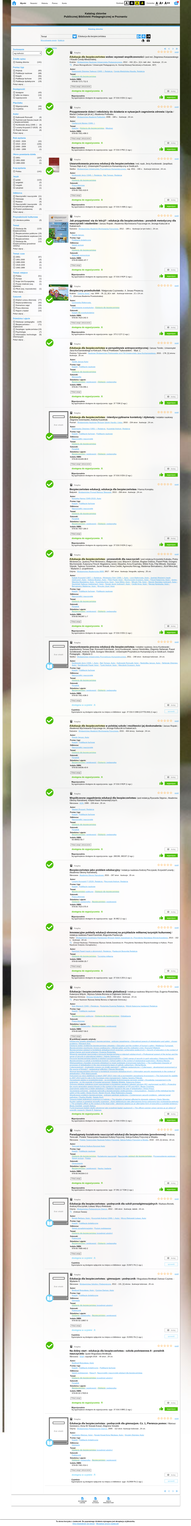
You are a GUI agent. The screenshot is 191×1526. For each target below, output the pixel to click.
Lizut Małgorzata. (139, 578)
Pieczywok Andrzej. (116, 881)
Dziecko (75, 128)
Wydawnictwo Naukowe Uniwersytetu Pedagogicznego (99, 62)
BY (142, 3)
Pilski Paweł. (115, 580)
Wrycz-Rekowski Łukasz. (133, 1218)
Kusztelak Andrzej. (118, 429)
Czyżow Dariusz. (105, 1290)
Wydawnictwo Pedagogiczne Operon (92, 1209)
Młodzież (109, 128)
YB (137, 3)
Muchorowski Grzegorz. (136, 580)
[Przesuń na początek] (165, 49)
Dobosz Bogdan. (97, 580)
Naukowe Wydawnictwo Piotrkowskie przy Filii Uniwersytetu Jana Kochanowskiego (122, 353)
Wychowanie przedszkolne (83, 308)
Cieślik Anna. (139, 584)
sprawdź (171, 711)
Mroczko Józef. (106, 586)
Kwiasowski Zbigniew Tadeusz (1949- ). (92, 71)
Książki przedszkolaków (83, 313)
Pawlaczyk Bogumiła (124, 951)
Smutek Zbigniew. (134, 1435)
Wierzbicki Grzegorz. (129, 665)
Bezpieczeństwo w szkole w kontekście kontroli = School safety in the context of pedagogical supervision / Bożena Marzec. (120, 1061)
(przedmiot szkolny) (92, 1233)
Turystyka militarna (105, 956)
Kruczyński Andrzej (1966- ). (105, 1218)
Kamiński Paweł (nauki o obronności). (91, 951)
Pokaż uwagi (75, 195)
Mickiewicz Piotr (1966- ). (115, 578)
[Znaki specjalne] (148, 40)
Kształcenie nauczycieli (107, 1156)
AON (81, 803)
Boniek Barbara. (81, 1218)
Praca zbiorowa (78, 185)
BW (132, 3)
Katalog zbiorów (95, 29)
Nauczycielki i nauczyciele (82, 439)
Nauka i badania (104, 1168)
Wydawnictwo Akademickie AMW (90, 571)
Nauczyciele (135, 1156)
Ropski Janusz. (78, 235)
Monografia (76, 377)
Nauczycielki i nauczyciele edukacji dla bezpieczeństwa (119, 1373)
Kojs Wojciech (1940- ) (85, 1006)
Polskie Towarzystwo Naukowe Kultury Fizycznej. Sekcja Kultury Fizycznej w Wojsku (114, 1140)
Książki (75, 367)
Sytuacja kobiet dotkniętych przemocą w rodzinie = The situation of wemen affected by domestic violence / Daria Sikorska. (120, 1099)
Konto (64, 3)
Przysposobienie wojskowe (164, 1156)
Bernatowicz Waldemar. (84, 586)
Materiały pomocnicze (81, 255)
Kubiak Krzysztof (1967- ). (86, 578)
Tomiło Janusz (80, 362)
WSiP (82, 1356)
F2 (167, 3)
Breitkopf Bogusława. (83, 1290)
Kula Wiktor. (122, 582)
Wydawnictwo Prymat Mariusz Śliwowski (94, 492)
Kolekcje (61, 40)
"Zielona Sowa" (83, 293)
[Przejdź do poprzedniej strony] (169, 49)
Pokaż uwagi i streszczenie (80, 86)
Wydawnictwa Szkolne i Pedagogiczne (95, 1284)
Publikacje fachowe (87, 434)
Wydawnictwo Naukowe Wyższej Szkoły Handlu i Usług (99, 422)
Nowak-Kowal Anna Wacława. (108, 1435)
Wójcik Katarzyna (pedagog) (141, 1006)
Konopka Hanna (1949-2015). (86, 498)
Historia (44, 3)
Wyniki (23, 3)
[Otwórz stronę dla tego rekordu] (59, 54)
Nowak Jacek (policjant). (117, 584)
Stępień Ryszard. (83, 809)
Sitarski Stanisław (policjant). (162, 582)
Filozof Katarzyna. (160, 580)
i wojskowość (84, 382)
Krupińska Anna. (105, 582)
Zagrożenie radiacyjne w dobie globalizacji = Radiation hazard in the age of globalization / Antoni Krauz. (112, 1088)
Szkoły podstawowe (80, 1373)
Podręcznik (76, 1238)
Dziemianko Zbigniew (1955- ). (88, 429)
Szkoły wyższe (78, 245)
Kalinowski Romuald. (128, 663)
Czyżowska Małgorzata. (81, 302)
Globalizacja (126, 1016)
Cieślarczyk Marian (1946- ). (83, 123)
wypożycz (171, 97)
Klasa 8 (93, 1373)
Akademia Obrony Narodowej (92, 875)
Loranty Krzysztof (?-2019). (87, 881)
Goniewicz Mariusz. (82, 1435)
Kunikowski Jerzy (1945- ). (87, 175)
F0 (157, 3)
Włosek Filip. (139, 582)
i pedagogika (107, 382)
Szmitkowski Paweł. (88, 665)
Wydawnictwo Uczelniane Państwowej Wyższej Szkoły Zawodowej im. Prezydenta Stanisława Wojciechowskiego (122, 938)
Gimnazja (76, 1300)
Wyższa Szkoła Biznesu (96, 997)
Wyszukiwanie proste (49, 40)
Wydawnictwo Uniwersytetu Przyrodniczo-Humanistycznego (101, 169)
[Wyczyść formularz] (143, 40)
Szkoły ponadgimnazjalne (82, 1228)
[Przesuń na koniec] (177, 49)
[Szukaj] (148, 36)
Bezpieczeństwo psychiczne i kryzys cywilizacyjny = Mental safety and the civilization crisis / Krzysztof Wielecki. (115, 1048)
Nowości (33, 3)
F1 (161, 3)
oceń (177, 52)
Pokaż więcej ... (19, 84)
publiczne (82, 892)
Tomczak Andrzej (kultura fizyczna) (88, 1146)
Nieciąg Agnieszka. (159, 584)
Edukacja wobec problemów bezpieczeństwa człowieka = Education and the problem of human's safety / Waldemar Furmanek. (122, 1046)
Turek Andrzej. (108, 665)
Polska (88, 1158)
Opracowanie (77, 1163)
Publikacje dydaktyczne (81, 240)
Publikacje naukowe (87, 367)
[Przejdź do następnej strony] (173, 49)
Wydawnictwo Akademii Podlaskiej (91, 117)
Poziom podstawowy (102, 1228)
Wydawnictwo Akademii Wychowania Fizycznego (98, 229)
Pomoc (55, 3)
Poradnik (75, 449)
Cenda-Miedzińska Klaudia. (129, 71)
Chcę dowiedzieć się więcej (84, 1524)
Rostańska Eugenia (112, 1006)
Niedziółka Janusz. (150, 663)
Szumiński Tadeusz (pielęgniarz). (88, 584)
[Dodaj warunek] (143, 36)
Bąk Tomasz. (112, 175)
